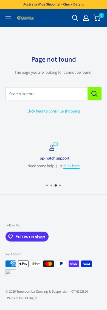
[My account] (86, 18)
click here (71, 165)
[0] (97, 18)
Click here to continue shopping (53, 111)
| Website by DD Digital (21, 298)
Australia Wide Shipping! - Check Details (53, 4)
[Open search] (75, 18)
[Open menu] (8, 18)
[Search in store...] (95, 93)
